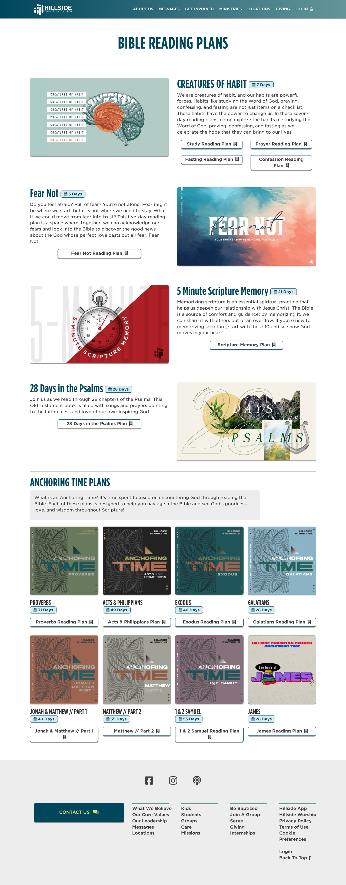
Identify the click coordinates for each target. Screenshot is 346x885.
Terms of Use (293, 827)
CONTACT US (75, 812)
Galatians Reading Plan (280, 622)
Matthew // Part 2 (134, 731)
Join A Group (245, 814)
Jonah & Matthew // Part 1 (64, 731)
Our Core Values (150, 814)
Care (186, 827)
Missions (190, 833)
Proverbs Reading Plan (62, 622)
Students (191, 814)
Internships (242, 833)
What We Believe (152, 808)
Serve (236, 820)
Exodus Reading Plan (207, 622)
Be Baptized (244, 808)
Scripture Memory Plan (244, 344)
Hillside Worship (297, 814)
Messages (143, 827)
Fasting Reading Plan (209, 159)
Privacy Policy (295, 820)
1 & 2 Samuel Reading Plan (209, 731)
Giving (237, 827)
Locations (143, 833)
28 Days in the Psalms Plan (97, 423)
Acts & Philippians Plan (134, 622)
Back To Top (293, 857)
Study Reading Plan (209, 144)
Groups (189, 820)
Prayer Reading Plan (279, 144)
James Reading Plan (279, 731)
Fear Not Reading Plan (97, 253)
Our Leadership (149, 820)
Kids (186, 808)
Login (285, 851)
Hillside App (293, 808)
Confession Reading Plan (281, 162)
